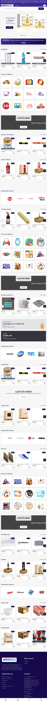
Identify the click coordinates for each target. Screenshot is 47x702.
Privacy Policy (4, 680)
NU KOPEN (9, 27)
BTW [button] (44, 5)
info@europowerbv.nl (31, 676)
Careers (23, 42)
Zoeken (41, 8)
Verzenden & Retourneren (7, 686)
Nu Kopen (23, 127)
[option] (23, 23)
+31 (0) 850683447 (29, 689)
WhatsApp (28, 691)
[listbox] (23, 23)
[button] (38, 8)
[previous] (2, 60)
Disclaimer (4, 688)
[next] (44, 60)
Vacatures (4, 684)
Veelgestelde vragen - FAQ (7, 676)
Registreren (26, 661)
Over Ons (4, 682)
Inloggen (26, 663)
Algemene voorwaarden (6, 678)
